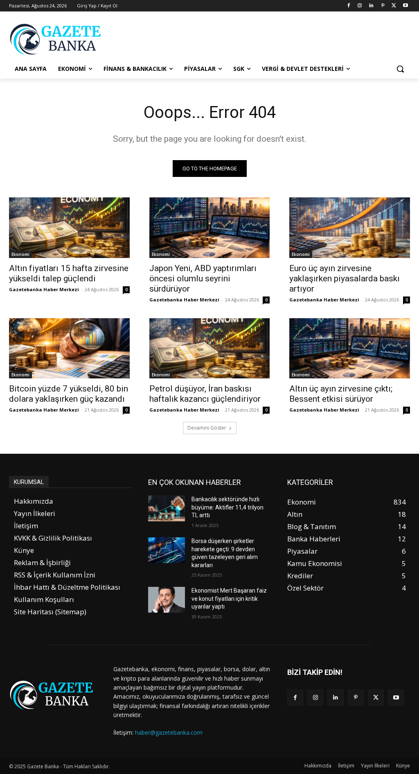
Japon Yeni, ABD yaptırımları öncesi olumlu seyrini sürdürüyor (203, 278)
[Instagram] (360, 6)
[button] (400, 69)
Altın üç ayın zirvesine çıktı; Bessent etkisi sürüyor (340, 394)
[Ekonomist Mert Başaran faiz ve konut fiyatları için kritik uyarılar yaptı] (166, 600)
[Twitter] (394, 6)
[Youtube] (405, 6)
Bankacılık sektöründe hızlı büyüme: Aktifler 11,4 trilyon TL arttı (227, 507)
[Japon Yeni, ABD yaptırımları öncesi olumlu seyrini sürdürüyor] (209, 227)
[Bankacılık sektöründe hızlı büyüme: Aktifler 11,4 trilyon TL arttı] (166, 508)
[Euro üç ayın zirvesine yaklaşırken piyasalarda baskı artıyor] (349, 227)
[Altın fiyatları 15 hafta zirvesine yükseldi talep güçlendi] (69, 227)
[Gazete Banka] (57, 39)
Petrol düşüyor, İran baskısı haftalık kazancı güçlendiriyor (205, 394)
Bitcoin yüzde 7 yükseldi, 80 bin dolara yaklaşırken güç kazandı (68, 394)
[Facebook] (348, 6)
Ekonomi (20, 254)
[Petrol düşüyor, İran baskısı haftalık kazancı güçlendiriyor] (209, 348)
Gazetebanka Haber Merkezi (44, 289)
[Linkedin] (371, 6)
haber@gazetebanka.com (169, 732)
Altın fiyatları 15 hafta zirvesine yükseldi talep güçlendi (68, 273)
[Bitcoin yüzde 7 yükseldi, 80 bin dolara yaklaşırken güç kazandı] (69, 348)
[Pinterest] (382, 6)
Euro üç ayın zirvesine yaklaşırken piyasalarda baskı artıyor (344, 278)
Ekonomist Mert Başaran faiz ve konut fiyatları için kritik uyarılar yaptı (229, 598)
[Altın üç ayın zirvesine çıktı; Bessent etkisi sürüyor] (349, 348)
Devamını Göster (206, 427)
